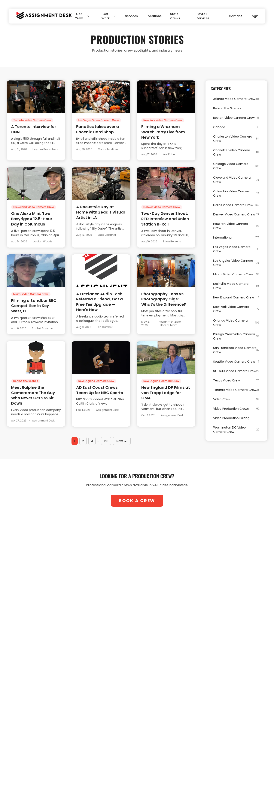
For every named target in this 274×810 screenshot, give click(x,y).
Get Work (105, 16)
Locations (154, 16)
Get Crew (79, 16)
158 (106, 441)
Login (254, 16)
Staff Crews (175, 16)
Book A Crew (137, 501)
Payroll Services (203, 16)
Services (131, 16)
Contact (235, 16)
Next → (121, 441)
